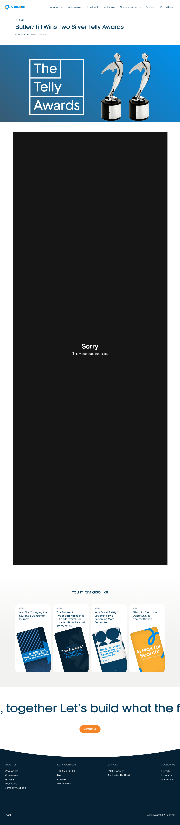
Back (21, 20)
